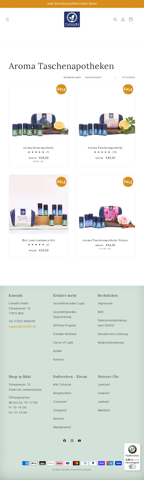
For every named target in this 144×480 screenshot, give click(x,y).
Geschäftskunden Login (68, 303)
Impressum (105, 303)
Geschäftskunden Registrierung (64, 314)
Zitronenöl (60, 401)
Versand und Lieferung (113, 334)
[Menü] (138, 445)
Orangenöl (60, 410)
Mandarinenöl (62, 427)
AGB (100, 312)
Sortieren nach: (72, 77)
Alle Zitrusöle (62, 384)
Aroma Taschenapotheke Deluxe (105, 240)
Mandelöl (104, 410)
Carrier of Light (63, 342)
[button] (7, 19)
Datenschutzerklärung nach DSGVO (112, 323)
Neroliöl (58, 418)
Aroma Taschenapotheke (105, 147)
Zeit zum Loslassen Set (38, 240)
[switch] (132, 467)
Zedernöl (104, 393)
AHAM (57, 351)
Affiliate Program (64, 325)
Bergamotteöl (62, 393)
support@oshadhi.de (22, 326)
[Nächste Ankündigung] (137, 4)
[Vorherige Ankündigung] (7, 4)
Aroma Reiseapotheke (38, 147)
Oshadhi (65, 470)
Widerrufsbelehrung (111, 342)
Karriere (58, 359)
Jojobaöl (103, 401)
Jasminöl (104, 384)
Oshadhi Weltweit (65, 334)
